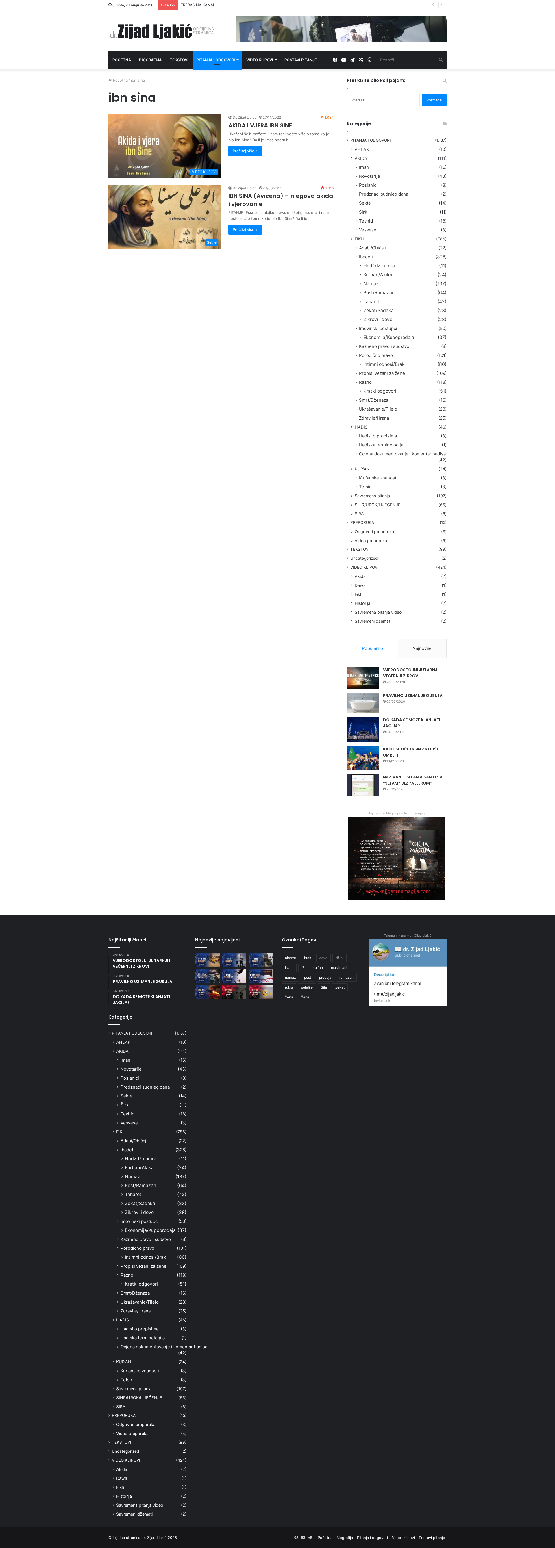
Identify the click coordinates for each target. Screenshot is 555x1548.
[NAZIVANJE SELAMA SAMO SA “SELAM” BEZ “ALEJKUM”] (363, 785)
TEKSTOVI (360, 549)
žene (305, 997)
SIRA (359, 513)
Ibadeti (366, 256)
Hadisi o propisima (378, 436)
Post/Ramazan (379, 292)
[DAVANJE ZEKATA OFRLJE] (234, 976)
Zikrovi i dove (377, 319)
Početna (121, 60)
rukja (289, 987)
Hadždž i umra (379, 265)
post (307, 977)
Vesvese (367, 230)
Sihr (324, 987)
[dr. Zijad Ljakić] (161, 31)
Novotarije (369, 176)
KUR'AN (362, 468)
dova (323, 958)
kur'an (318, 967)
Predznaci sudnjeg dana (383, 194)
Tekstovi (179, 60)
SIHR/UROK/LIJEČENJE (378, 504)
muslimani (339, 967)
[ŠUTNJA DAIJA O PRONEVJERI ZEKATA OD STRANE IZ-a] (207, 976)
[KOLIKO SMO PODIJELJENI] (207, 960)
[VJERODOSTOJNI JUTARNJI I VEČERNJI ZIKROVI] (363, 678)
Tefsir (365, 487)
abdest (290, 958)
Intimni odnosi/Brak (384, 364)
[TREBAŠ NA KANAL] (261, 960)
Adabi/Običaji (372, 248)
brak (307, 958)
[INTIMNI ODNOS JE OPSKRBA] (261, 976)
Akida (360, 576)
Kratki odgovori (379, 391)
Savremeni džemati (373, 621)
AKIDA (361, 158)
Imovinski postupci (378, 328)
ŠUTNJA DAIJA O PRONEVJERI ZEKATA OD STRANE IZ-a (231, 5)
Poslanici (368, 185)
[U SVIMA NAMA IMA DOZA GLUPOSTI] (261, 992)
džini (339, 958)
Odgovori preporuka (374, 531)
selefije (307, 987)
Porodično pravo (376, 355)
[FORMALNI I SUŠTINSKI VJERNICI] (234, 992)
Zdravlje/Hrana (374, 418)
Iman (364, 167)
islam (289, 967)
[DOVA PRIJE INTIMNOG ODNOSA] (207, 992)
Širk (363, 212)
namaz (290, 977)
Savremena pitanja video (378, 612)
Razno (365, 382)
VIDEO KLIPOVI (364, 567)
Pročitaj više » (245, 151)
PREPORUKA (362, 522)
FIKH (359, 238)
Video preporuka (371, 540)
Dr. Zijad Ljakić (245, 117)
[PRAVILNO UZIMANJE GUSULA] (363, 703)
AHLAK (362, 149)
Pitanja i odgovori (216, 60)
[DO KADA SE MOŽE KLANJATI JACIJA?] (363, 729)
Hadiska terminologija (381, 445)
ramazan (346, 977)
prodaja (325, 977)
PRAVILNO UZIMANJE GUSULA (413, 695)
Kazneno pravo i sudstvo (384, 346)
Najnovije (422, 648)
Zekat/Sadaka (378, 310)
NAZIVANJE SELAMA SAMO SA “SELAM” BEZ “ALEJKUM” (413, 780)
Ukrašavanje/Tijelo (378, 409)
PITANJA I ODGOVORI (370, 140)
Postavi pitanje (300, 60)
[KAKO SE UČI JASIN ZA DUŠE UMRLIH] (363, 758)
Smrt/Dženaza (373, 400)
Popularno (372, 648)
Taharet (371, 301)
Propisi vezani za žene (382, 373)
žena (289, 997)
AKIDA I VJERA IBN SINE (260, 125)
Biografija (150, 60)
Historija (362, 603)
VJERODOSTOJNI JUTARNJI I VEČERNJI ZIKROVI (412, 673)
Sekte (365, 203)
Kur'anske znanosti (378, 478)
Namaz (371, 283)
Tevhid (366, 221)
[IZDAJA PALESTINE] (234, 960)
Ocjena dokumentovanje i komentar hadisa (402, 454)
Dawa (360, 585)
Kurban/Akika (377, 274)
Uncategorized (364, 558)
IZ (303, 967)
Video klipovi (259, 60)
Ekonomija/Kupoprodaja (388, 337)
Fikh (358, 594)
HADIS (361, 426)
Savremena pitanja (372, 495)
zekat (340, 987)
